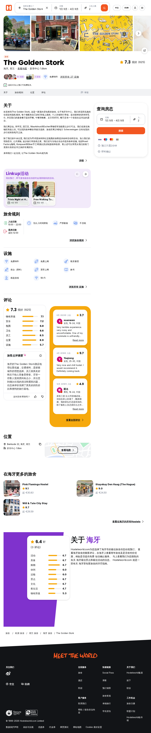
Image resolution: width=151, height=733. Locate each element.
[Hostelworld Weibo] (8, 673)
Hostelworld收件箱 (135, 718)
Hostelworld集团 (135, 672)
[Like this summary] (35, 397)
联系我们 (82, 703)
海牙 (6, 68)
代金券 (52, 727)
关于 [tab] (6, 92)
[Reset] (46, 7)
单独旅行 (106, 703)
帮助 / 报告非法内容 (86, 711)
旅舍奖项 (106, 695)
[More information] (40, 355)
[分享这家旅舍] (144, 50)
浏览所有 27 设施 (69, 76)
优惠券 (41, 727)
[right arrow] (85, 174)
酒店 (80, 680)
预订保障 (106, 688)
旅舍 (6, 57)
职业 (129, 688)
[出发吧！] (104, 7)
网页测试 (64, 727)
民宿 (80, 688)
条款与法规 (28, 727)
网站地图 (77, 727)
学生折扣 (106, 711)
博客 (104, 680)
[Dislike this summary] (42, 397)
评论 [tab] (43, 92)
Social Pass (108, 672)
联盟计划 (131, 711)
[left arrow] (77, 174)
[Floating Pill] (138, 33)
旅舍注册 (131, 703)
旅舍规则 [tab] (19, 92)
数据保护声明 (12, 727)
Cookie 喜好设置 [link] (94, 727)
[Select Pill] (135, 8)
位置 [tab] (32, 92)
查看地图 (22, 68)
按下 (129, 680)
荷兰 (12, 68)
